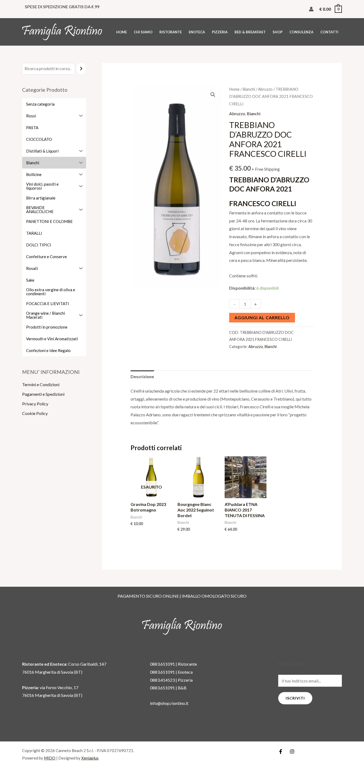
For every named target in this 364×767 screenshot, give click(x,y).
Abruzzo (265, 89)
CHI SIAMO (143, 32)
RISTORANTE (170, 32)
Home (234, 89)
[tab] (142, 376)
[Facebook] (280, 751)
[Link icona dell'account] (311, 9)
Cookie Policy (35, 413)
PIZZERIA (220, 32)
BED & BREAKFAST (250, 32)
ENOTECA (197, 32)
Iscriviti (295, 698)
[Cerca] (81, 68)
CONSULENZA (301, 32)
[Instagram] (292, 751)
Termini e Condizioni (40, 384)
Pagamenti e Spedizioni (43, 394)
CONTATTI (329, 32)
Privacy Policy (35, 403)
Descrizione (142, 376)
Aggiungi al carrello (262, 317)
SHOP (277, 32)
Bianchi (248, 89)
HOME (121, 32)
